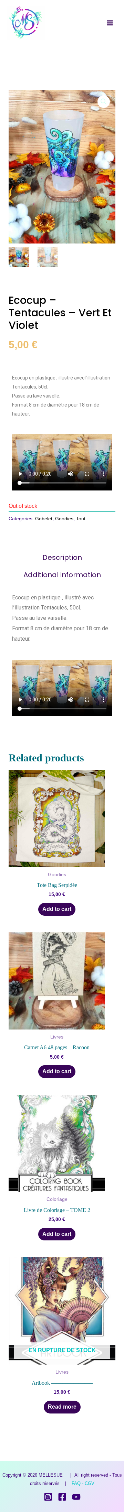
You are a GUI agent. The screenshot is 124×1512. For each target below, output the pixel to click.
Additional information (62, 575)
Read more (62, 1407)
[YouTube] (76, 1497)
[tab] (62, 557)
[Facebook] (62, 1497)
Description (62, 557)
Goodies (64, 518)
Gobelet (43, 518)
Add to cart (56, 909)
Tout (80, 518)
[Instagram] (48, 1497)
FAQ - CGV (83, 1483)
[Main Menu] (110, 23)
